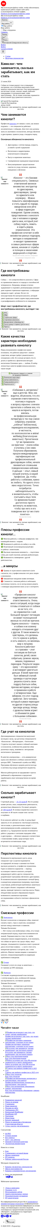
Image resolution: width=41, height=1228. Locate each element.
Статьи (7, 56)
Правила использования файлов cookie (15, 18)
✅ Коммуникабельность (10, 382)
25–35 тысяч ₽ (22, 802)
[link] (4, 39)
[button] (3, 45)
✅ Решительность (8, 384)
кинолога (13, 124)
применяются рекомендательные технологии (19, 1203)
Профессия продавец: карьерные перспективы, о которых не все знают (19, 1045)
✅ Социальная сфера (9, 317)
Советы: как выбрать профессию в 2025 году (22, 1072)
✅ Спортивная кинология (10, 320)
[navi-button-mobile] (3, 52)
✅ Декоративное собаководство (13, 322)
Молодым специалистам (14, 58)
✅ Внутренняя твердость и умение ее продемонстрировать (20, 374)
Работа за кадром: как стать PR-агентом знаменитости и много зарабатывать (20, 1065)
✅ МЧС (4, 313)
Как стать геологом (12, 1076)
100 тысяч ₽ (7, 810)
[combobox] (10, 1221)
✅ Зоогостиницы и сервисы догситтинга (15, 324)
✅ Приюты (5, 327)
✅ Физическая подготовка (11, 377)
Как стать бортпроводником (15, 1058)
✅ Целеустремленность (10, 380)
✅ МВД (4, 315)
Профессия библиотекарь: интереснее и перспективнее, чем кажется (20, 1083)
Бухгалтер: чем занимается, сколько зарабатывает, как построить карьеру (19, 1053)
